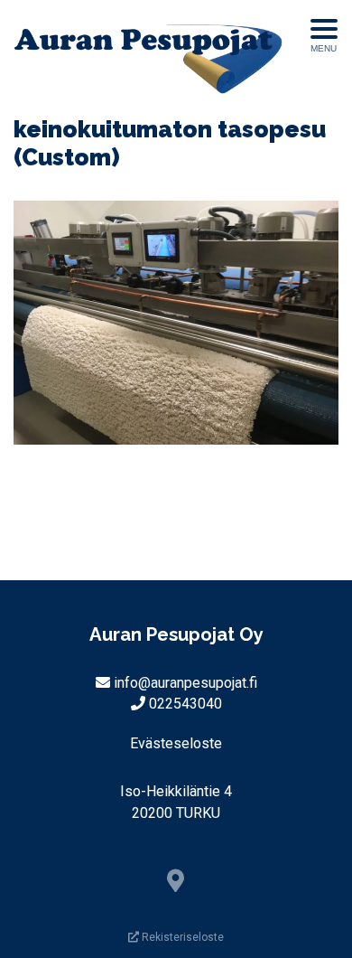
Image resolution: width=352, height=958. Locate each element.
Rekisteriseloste (181, 937)
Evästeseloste (176, 743)
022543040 (185, 703)
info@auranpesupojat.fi (185, 682)
